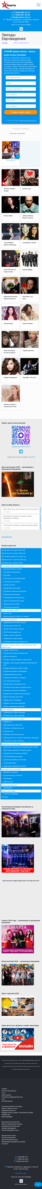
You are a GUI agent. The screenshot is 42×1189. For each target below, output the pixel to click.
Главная (5, 43)
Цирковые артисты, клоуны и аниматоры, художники (21, 738)
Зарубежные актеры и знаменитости (16, 641)
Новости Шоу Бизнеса (9, 1091)
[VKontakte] (21, 29)
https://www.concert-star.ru (28, 1060)
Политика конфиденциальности (12, 1097)
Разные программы (8, 791)
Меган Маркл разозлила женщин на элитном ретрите (21, 509)
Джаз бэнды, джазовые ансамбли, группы (17, 750)
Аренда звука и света (9, 1135)
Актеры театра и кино (11, 650)
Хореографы (8, 778)
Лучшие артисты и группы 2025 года (13, 553)
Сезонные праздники (9, 1137)
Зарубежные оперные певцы (13, 638)
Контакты (5, 1144)
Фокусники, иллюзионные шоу (14, 734)
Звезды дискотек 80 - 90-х (12, 626)
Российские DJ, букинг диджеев (14, 715)
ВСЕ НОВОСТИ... (7, 537)
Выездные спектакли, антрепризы (15, 690)
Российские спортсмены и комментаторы (17, 687)
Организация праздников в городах (13, 1141)
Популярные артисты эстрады (12, 566)
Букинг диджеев (7, 709)
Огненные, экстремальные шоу (14, 728)
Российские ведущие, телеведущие (15, 671)
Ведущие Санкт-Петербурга (12, 700)
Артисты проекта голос (9, 1108)
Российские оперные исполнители (15, 591)
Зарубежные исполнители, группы (15, 622)
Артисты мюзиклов (10, 656)
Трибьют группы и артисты (12, 635)
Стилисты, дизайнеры (11, 794)
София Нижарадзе (10, 377)
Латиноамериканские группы (13, 756)
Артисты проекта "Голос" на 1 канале (16, 616)
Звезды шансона (9, 585)
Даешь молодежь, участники (13, 697)
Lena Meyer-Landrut (29, 242)
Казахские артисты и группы (13, 569)
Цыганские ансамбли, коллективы (15, 759)
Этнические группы (10, 763)
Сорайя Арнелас (28, 350)
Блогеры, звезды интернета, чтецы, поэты (18, 659)
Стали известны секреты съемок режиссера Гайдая (20, 525)
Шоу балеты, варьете (11, 772)
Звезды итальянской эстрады (14, 629)
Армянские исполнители (12, 604)
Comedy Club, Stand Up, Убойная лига (16, 653)
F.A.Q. (3, 1099)
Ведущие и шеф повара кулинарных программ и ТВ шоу (20, 664)
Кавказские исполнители (12, 594)
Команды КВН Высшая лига (13, 674)
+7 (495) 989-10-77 (22, 1157)
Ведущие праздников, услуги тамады (16, 668)
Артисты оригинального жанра (12, 719)
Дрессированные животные (13, 725)
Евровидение (11, 160)
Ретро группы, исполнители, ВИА (14, 578)
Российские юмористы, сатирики (15, 677)
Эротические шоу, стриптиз (13, 775)
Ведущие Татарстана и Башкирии (14, 703)
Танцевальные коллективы (11, 769)
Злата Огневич (28, 323)
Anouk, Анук (27, 188)
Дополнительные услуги (10, 1139)
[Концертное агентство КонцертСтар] (21, 6)
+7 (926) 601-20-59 (21, 15)
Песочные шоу (8, 731)
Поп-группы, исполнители (12, 572)
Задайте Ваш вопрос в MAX (21, 446)
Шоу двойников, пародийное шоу (15, 684)
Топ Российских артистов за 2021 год (13, 556)
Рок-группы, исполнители (12, 581)
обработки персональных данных (28, 120)
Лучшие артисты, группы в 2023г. (12, 563)
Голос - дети (8, 613)
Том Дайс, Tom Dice (29, 377)
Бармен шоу (8, 722)
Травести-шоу (8, 782)
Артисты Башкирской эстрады (14, 601)
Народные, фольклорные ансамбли (15, 753)
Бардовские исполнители (12, 588)
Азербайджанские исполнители (14, 597)
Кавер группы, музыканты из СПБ (15, 766)
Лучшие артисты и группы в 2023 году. (13, 559)
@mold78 (32, 457)
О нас (3, 1093)
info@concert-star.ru (21, 17)
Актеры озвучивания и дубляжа (14, 706)
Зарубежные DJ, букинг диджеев (14, 712)
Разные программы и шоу (10, 1130)
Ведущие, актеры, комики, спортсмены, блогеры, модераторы (19, 646)
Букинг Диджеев (7, 1116)
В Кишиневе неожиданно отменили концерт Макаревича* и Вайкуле (17, 517)
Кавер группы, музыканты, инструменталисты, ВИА (21, 747)
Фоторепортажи (7, 1101)
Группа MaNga (27, 269)
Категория (4, 797)
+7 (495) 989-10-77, (21, 12)
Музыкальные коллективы (10, 744)
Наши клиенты (6, 1095)
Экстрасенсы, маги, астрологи (14, 741)
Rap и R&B (7, 575)
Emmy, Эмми (8, 216)
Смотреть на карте (21, 1173)
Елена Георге (8, 323)
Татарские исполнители (11, 607)
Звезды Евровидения (9, 785)
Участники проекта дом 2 (12, 681)
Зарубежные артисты (9, 620)
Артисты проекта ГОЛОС (10, 610)
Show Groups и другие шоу (12, 632)
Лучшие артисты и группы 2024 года (13, 550)
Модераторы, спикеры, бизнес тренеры (17, 693)
